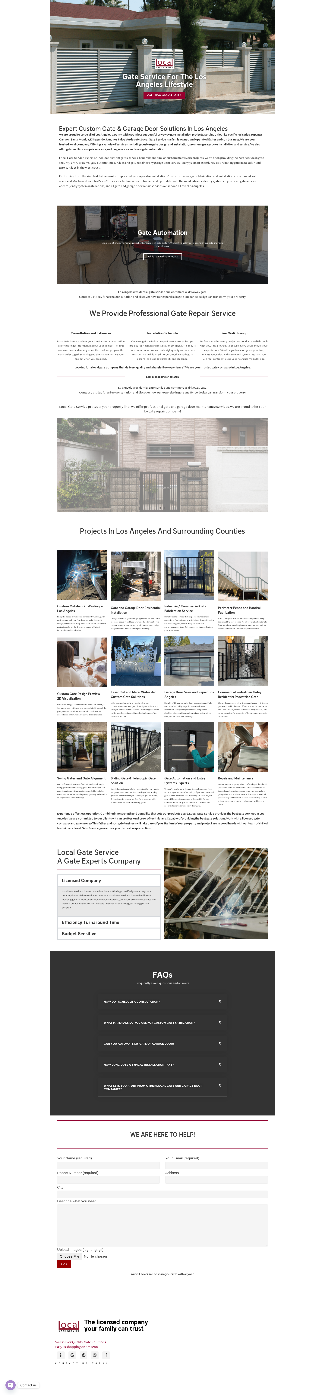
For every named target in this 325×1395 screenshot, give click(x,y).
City (60, 1187)
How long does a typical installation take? (139, 1064)
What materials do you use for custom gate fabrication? (149, 1022)
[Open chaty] (10, 1385)
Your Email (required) (182, 1158)
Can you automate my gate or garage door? (139, 1043)
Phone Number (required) (77, 1173)
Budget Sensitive (79, 934)
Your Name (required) (74, 1158)
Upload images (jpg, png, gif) (80, 1250)
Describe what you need (76, 1201)
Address (172, 1173)
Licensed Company (81, 880)
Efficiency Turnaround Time (90, 922)
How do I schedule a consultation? (132, 1001)
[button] (154, 280)
